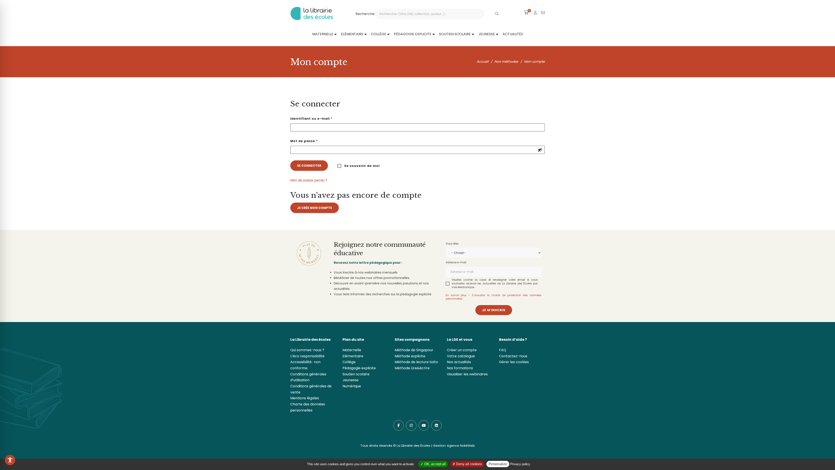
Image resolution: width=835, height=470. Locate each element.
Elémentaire (352, 356)
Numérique (351, 386)
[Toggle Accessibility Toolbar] (10, 460)
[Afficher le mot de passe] (540, 150)
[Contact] (543, 12)
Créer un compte (462, 349)
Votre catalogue (461, 356)
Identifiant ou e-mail (322, 118)
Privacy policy (520, 464)
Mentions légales (304, 398)
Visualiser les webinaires (467, 374)
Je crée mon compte (314, 208)
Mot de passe (314, 141)
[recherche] (497, 14)
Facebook (398, 425)
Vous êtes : (453, 243)
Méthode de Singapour (414, 349)
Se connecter (309, 165)
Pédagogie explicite (359, 368)
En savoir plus (456, 295)
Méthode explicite (410, 356)
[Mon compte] (535, 12)
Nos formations (460, 368)
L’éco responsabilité (307, 356)
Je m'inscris (493, 310)
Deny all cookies (468, 464)
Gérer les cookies (514, 361)
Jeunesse (350, 380)
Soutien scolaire (355, 374)
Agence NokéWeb (461, 445)
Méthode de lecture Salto (416, 361)
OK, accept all (434, 464)
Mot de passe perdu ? (308, 180)
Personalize (498, 464)
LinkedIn (436, 425)
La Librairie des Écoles (413, 445)
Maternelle (351, 349)
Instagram (411, 425)
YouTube (424, 425)
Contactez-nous (513, 356)
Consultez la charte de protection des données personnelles (493, 297)
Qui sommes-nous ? (307, 349)
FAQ (502, 349)
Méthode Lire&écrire (412, 368)
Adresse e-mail (456, 262)
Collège (349, 361)
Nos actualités (459, 361)
